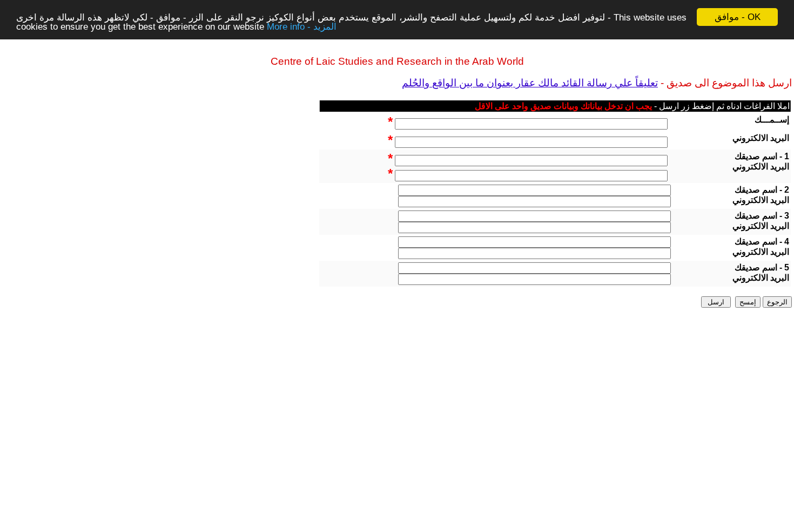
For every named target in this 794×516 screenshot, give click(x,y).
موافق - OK (738, 17)
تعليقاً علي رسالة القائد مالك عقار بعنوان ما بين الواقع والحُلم (530, 83)
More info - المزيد (302, 27)
